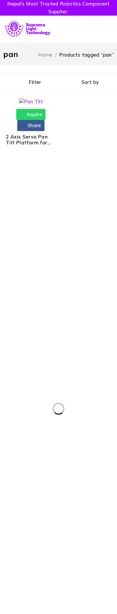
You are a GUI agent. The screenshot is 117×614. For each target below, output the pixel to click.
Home (45, 55)
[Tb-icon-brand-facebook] (7, 462)
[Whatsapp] (51, 462)
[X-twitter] (22, 462)
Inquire (33, 114)
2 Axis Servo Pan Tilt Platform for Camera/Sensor (27, 143)
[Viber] (66, 462)
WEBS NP (75, 590)
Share (33, 125)
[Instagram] (37, 462)
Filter (35, 82)
